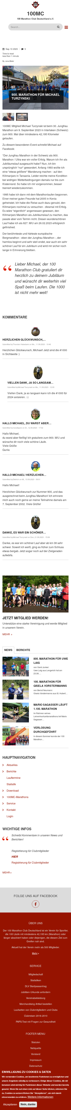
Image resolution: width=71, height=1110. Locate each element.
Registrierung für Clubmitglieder (30, 862)
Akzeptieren (10, 1104)
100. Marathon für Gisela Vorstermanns (50, 684)
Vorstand (35, 1054)
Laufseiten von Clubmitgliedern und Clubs (35, 1009)
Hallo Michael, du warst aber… (26, 423)
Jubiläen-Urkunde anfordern (35, 992)
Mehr (34, 953)
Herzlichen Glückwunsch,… (24, 339)
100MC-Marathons (17, 797)
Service (11, 803)
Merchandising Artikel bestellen (35, 1004)
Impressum (36, 1060)
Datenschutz (35, 1065)
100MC (35, 13)
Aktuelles (12, 765)
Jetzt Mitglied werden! (25, 617)
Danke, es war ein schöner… (24, 532)
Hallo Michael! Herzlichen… (24, 475)
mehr (6, 634)
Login (10, 816)
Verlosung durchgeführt (45, 730)
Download (13, 790)
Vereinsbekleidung (35, 998)
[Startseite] (35, 4)
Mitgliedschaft (36, 974)
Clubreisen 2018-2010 (35, 1015)
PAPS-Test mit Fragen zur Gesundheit (35, 1021)
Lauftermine (13, 778)
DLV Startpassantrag (36, 986)
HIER (15, 856)
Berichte (11, 771)
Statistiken (35, 980)
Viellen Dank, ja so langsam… (30, 382)
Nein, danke (28, 1104)
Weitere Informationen (40, 1097)
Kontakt (11, 810)
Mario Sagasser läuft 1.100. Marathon (51, 707)
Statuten (35, 1042)
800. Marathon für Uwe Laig (51, 661)
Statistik (11, 784)
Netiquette (35, 1048)
